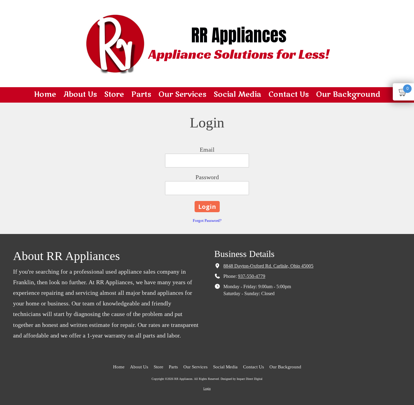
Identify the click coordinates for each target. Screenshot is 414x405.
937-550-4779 (251, 276)
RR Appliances (238, 35)
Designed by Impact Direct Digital (241, 378)
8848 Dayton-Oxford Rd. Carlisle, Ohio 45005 (268, 266)
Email (207, 149)
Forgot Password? (207, 220)
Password (207, 177)
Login (207, 388)
